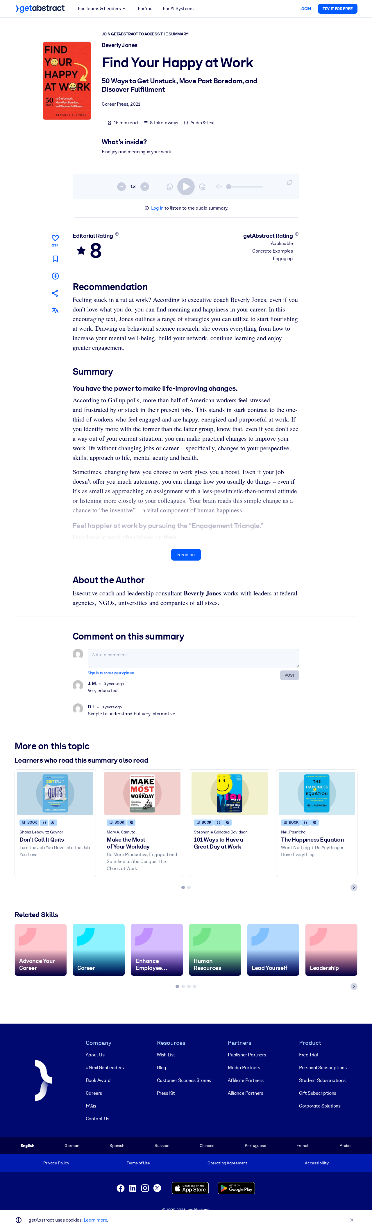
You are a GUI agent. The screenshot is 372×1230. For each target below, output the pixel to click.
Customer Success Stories (184, 1080)
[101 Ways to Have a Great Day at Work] (230, 793)
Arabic (346, 1145)
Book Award (98, 1080)
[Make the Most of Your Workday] (142, 793)
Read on (185, 554)
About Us (95, 1055)
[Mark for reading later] (55, 259)
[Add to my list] (55, 276)
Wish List (166, 1055)
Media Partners (244, 1067)
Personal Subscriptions (322, 1067)
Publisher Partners (247, 1055)
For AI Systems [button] (178, 8)
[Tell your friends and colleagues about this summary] (55, 293)
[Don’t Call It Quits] (55, 793)
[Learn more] (116, 234)
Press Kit (166, 1093)
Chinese (207, 1145)
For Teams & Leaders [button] (99, 8)
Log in (157, 208)
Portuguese (255, 1145)
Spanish (117, 1145)
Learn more (95, 1220)
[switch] (186, 186)
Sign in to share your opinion (111, 673)
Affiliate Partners (245, 1080)
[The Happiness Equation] (317, 793)
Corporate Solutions (319, 1106)
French (302, 1145)
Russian (162, 1145)
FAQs (91, 1106)
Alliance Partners (245, 1093)
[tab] (183, 887)
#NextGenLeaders (105, 1067)
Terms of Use (138, 1163)
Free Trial (308, 1055)
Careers (94, 1093)
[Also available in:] (55, 310)
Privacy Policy (56, 1163)
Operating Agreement (227, 1163)
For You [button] (145, 8)
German (72, 1145)
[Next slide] (353, 887)
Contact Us (97, 1118)
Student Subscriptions (322, 1080)
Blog (161, 1067)
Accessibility (317, 1163)
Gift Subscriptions (317, 1093)
